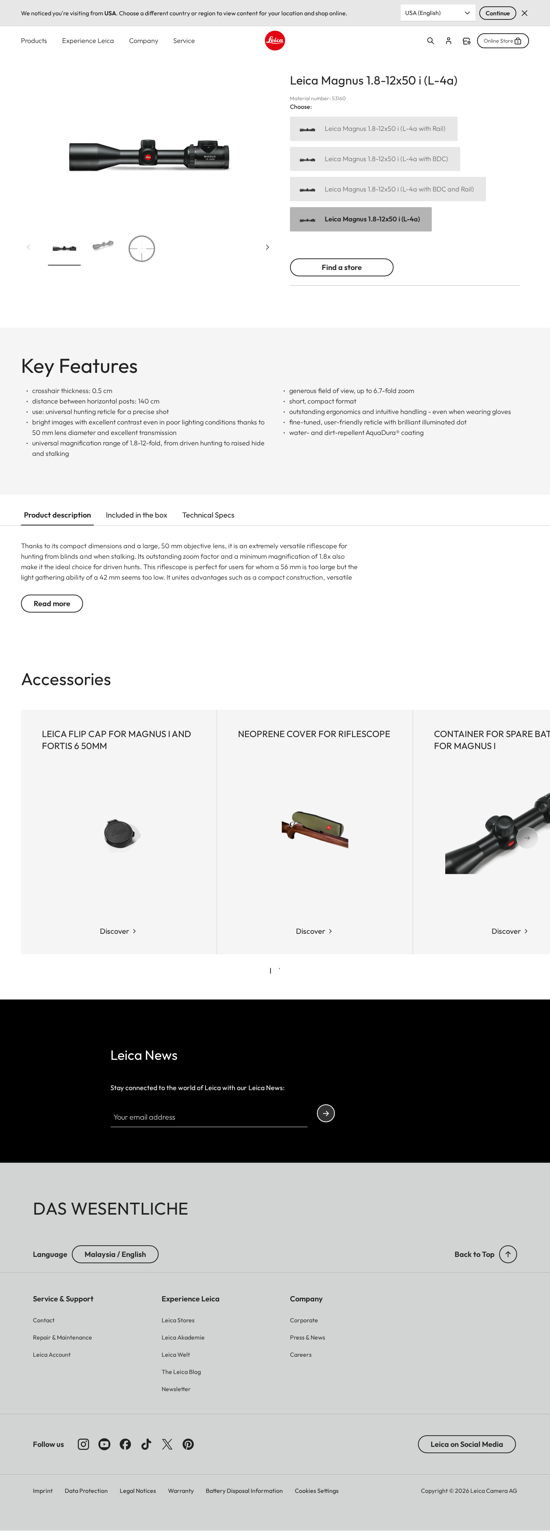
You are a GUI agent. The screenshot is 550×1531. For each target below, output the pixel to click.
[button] (64, 250)
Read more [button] (52, 603)
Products (34, 40)
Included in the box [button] (136, 514)
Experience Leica (88, 40)
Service (184, 40)
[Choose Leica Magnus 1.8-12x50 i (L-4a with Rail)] (374, 129)
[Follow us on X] (167, 1444)
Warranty (181, 1490)
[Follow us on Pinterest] (188, 1444)
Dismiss (524, 13)
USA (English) (423, 12)
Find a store (466, 41)
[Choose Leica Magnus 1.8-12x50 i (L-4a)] (361, 219)
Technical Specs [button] (208, 514)
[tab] (270, 970)
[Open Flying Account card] (448, 40)
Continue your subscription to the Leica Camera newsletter (326, 1113)
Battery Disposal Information (244, 1490)
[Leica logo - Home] (275, 40)
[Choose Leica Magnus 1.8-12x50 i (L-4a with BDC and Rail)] (388, 189)
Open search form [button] (430, 40)
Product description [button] (57, 514)
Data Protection (86, 1490)
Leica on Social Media (467, 1444)
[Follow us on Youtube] (104, 1444)
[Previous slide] (28, 247)
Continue (498, 13)
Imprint (43, 1490)
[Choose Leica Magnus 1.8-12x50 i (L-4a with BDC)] (375, 159)
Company (143, 40)
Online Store (498, 40)
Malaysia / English (115, 1254)
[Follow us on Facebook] (125, 1444)
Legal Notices (138, 1490)
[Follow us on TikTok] (146, 1444)
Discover (114, 931)
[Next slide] (267, 247)
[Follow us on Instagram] (83, 1444)
